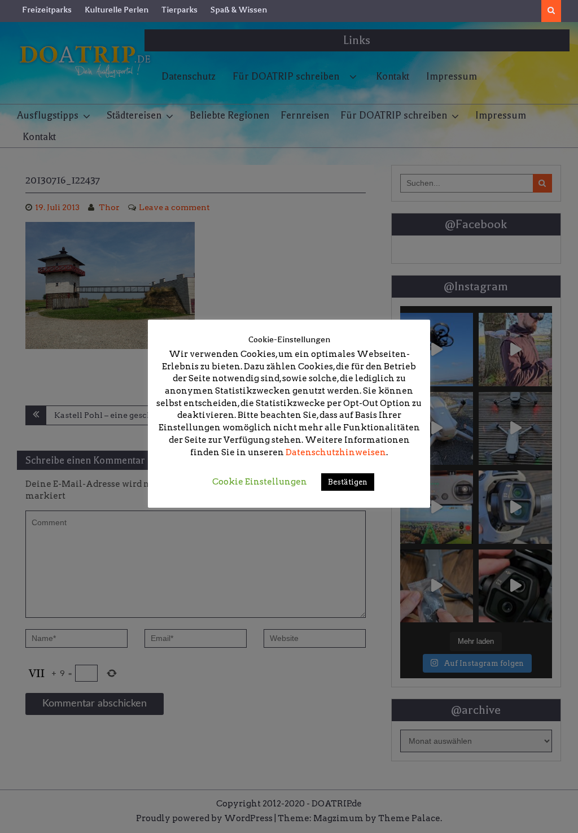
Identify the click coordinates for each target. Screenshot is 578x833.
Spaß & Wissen (239, 10)
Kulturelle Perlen (116, 10)
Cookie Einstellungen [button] (259, 482)
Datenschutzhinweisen (336, 452)
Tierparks (179, 10)
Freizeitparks (47, 10)
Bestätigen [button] (347, 482)
